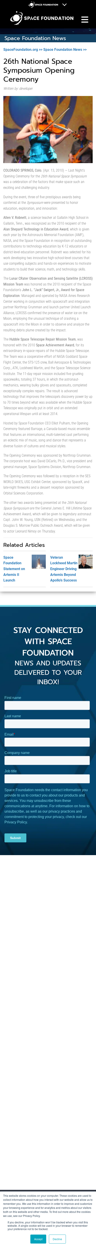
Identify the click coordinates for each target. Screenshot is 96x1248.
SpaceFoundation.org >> (22, 49)
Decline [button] (57, 1239)
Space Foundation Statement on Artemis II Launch (14, 568)
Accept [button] (38, 1239)
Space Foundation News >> (65, 49)
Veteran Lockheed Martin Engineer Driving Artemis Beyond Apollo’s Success (63, 568)
